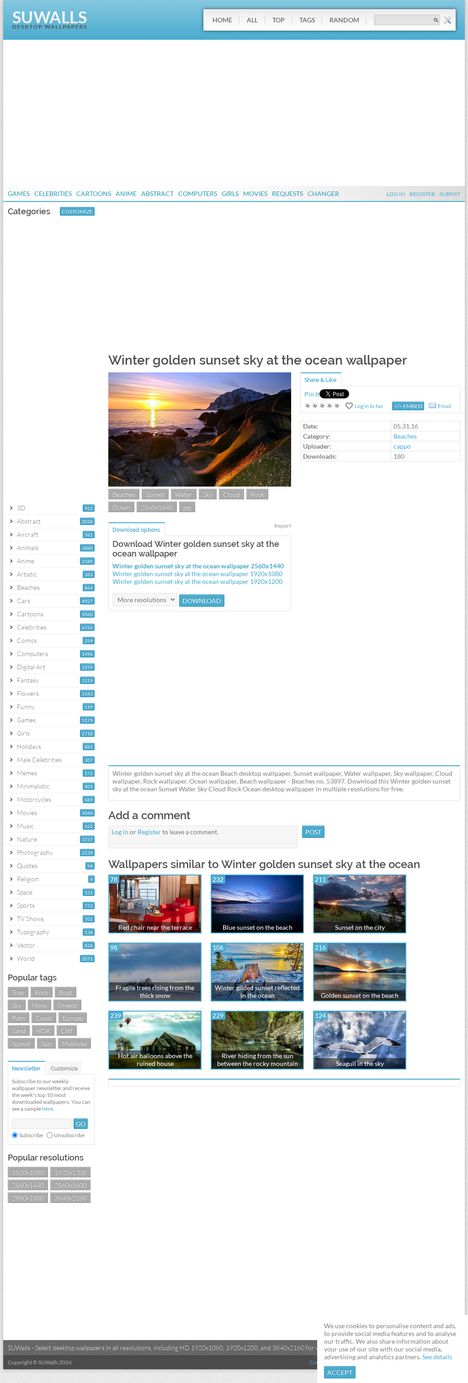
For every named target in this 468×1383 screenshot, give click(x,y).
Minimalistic (33, 786)
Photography (35, 852)
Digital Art (31, 667)
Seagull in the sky (360, 1063)
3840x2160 (70, 1198)
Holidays (29, 746)
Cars (23, 600)
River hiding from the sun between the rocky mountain (257, 1059)
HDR (43, 1030)
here (47, 1108)
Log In (396, 194)
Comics (27, 640)
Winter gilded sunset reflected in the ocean (257, 991)
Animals (27, 547)
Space (24, 892)
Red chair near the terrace (155, 927)
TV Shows (30, 918)
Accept (339, 1372)
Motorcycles (34, 799)
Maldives (74, 1043)
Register (422, 194)
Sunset (21, 1043)
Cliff (67, 1030)
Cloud (231, 494)
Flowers (28, 693)
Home (222, 20)
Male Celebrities (39, 759)
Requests (287, 193)
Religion (28, 879)
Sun (46, 1043)
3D (21, 508)
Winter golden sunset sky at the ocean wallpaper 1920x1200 (197, 581)
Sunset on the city (360, 927)
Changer (323, 193)
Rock (41, 992)
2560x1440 (28, 1185)
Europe (73, 1018)
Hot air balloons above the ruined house (155, 1059)
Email (444, 406)
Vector (26, 945)
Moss (39, 1005)
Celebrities (53, 193)
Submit (450, 194)
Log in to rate (322, 405)
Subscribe (31, 1135)
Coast (44, 1018)
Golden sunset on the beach (360, 995)
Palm (18, 1018)
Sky (16, 1005)
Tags (307, 20)
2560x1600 (70, 1185)
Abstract (157, 193)
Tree (18, 992)
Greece (67, 1005)
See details (437, 1357)
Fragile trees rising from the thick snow (155, 991)
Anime (126, 193)
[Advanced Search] (447, 20)
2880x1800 (28, 1198)
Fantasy (28, 680)
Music (25, 826)
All (252, 20)
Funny (26, 706)
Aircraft (27, 534)
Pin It (311, 394)
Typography (33, 932)
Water (183, 494)
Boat (65, 992)
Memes (27, 773)
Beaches (28, 587)
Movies (255, 193)
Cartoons (93, 193)
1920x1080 (28, 1172)
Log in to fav (369, 406)
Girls (230, 193)
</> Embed (408, 406)
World (26, 958)
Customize (77, 211)
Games (19, 193)
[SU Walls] (49, 27)
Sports (26, 905)
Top (278, 20)
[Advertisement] (234, 113)
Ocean (121, 507)
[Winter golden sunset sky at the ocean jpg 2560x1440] (199, 484)
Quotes (27, 865)
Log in (120, 832)
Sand (19, 1030)
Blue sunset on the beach (257, 927)
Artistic (27, 574)
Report (282, 525)
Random (344, 20)
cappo (402, 446)
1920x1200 (70, 1172)
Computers (197, 193)
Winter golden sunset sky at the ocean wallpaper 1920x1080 (197, 574)
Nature (27, 839)
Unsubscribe (69, 1135)
